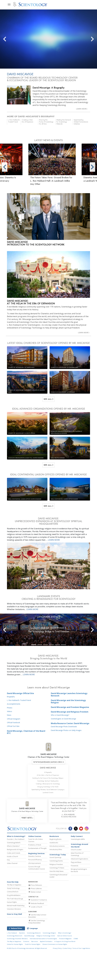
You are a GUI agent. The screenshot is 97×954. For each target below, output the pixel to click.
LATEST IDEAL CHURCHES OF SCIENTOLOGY (48, 343)
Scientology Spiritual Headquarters (48, 781)
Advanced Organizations (79, 859)
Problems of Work (34, 845)
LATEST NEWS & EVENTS (48, 140)
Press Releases (36, 885)
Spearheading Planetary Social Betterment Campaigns (47, 789)
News (9, 715)
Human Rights (12, 902)
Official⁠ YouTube (13, 726)
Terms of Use (77, 948)
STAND (76, 938)
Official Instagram (13, 719)
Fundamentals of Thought (37, 848)
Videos (9, 711)
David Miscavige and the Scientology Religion (68, 701)
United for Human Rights (15, 944)
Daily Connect (77, 836)
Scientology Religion (49, 933)
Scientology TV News (57, 868)
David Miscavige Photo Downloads (64, 726)
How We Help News (57, 871)
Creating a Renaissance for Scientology (48, 784)
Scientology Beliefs (13, 843)
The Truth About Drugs (15, 899)
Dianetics (22, 933)
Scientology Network (34, 933)
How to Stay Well (14, 914)
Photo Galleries (36, 888)
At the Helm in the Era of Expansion (48, 775)
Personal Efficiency (35, 860)
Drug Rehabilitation (13, 895)
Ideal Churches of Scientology (77, 854)
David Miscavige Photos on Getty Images (66, 730)
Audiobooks (54, 843)
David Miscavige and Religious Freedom (69, 711)
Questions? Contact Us (39, 900)
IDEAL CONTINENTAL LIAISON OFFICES (48, 474)
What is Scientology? (16, 836)
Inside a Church (12, 856)
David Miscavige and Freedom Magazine (70, 707)
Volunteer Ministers (14, 909)
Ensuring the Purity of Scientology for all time (46, 122)
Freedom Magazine (65, 938)
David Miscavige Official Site (20, 693)
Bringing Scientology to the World (47, 787)
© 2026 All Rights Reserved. (27, 948)
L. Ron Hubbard (12, 933)
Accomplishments (13, 704)
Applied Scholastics (46, 941)
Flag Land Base (76, 862)
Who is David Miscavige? (60, 715)
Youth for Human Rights (32, 944)
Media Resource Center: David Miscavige (70, 723)
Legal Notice (86, 948)
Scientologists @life (78, 839)
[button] (9, 39)
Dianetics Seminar (34, 856)
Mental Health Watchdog (15, 905)
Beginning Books (56, 839)
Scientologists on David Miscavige (63, 719)
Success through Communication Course (36, 868)
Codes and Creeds (13, 853)
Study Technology (13, 888)
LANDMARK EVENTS (48, 617)
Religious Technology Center (46, 936)
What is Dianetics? (13, 846)
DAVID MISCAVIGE (49, 754)
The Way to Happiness (14, 941)
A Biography (48, 772)
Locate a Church (36, 907)
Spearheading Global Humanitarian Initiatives (81, 122)
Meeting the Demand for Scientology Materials (63, 122)
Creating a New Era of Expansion (27, 121)
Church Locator (76, 849)
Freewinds (74, 866)
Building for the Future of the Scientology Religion (48, 778)
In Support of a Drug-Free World (64, 941)
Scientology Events (56, 861)
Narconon (34, 941)
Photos (9, 708)
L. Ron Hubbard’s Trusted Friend (19, 700)
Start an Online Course (64, 936)
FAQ (8, 860)
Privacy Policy (57, 948)
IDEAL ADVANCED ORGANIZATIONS (48, 409)
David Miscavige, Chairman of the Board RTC (26, 732)
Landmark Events (48, 792)
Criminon (26, 941)
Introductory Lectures (57, 846)
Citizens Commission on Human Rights (54, 944)
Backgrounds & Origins (15, 849)
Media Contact (36, 892)
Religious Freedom (56, 864)
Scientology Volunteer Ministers (17, 938)
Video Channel (12, 863)
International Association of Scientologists (43, 938)
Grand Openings (55, 857)
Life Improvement (34, 863)
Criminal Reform (12, 892)
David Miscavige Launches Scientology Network (69, 694)
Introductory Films (56, 849)
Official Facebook (13, 722)
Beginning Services (36, 853)
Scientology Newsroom (14, 936)
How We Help (12, 882)
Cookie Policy (67, 948)
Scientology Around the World (79, 845)
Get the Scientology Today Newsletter (36, 921)
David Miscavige (29, 936)
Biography (11, 696)
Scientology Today (58, 854)
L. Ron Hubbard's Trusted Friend (14, 121)
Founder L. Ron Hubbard (15, 839)
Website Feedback (37, 903)
